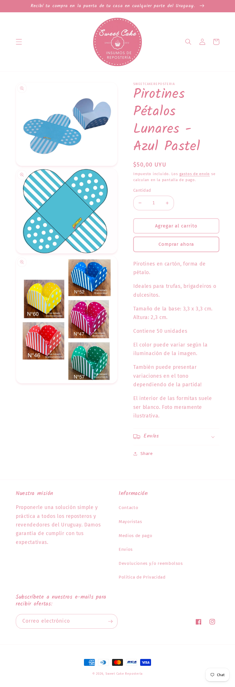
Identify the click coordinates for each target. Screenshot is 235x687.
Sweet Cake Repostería (124, 674)
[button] (19, 42)
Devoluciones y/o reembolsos (151, 563)
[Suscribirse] (110, 621)
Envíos (126, 549)
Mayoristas (130, 521)
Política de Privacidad (142, 577)
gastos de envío (194, 174)
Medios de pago (135, 535)
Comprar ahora (176, 244)
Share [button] (146, 453)
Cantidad (142, 190)
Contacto (128, 507)
